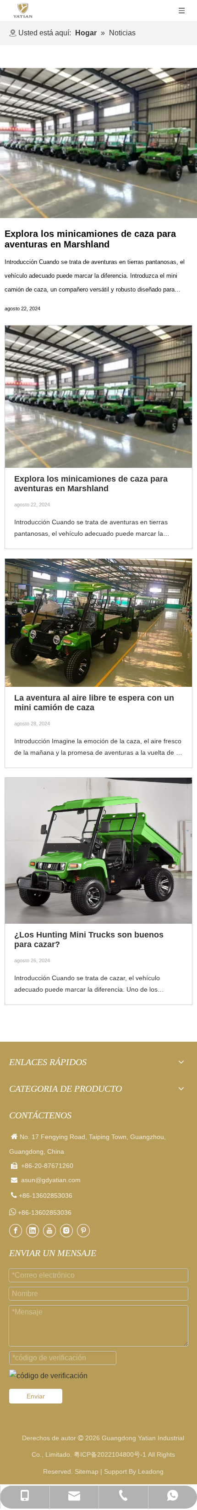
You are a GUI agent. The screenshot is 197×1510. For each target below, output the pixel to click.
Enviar (36, 1396)
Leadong (151, 1471)
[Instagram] (66, 1230)
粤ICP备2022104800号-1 (110, 1454)
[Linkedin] (32, 1230)
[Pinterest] (83, 1230)
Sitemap (86, 1471)
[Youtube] (49, 1230)
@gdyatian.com (58, 1180)
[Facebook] (15, 1230)
